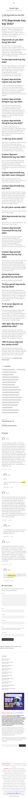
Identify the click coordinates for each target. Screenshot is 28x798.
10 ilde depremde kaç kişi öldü (8, 369)
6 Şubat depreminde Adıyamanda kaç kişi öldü (12, 389)
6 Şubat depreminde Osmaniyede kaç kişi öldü (12, 399)
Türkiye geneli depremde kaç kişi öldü (10, 412)
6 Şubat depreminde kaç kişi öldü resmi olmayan (12, 397)
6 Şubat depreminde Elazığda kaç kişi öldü (11, 394)
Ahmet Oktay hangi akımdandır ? (8, 685)
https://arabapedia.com (6, 646)
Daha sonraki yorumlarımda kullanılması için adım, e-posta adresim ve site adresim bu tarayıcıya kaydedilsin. (13, 629)
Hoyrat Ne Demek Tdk (8, 421)
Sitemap (11, 648)
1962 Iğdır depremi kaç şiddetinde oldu (10, 377)
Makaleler (8, 366)
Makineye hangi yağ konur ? (7, 668)
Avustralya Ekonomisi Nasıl (9, 425)
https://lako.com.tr (16, 646)
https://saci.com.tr (4, 648)
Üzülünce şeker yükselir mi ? (7, 665)
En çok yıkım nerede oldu (7, 407)
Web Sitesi (4, 620)
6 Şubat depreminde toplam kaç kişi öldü (10, 402)
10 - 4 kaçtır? (4, 632)
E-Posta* (3, 614)
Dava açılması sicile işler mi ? (7, 672)
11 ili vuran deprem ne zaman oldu (9, 372)
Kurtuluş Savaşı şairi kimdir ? (7, 675)
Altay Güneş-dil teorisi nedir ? (7, 662)
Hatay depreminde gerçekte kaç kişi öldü (10, 410)
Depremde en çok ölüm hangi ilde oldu (10, 405)
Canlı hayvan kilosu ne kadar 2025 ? (8, 688)
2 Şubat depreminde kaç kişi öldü (9, 382)
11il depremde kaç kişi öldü (8, 374)
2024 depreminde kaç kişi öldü (8, 384)
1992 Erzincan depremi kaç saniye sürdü (10, 379)
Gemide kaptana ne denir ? (7, 682)
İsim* (3, 608)
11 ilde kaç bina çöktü (21, 369)
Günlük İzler (14, 8)
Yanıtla (9, 469)
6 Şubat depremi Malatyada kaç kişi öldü (10, 387)
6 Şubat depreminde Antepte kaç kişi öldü (11, 392)
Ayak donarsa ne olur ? (6, 659)
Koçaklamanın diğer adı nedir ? (8, 678)
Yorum (3, 593)
